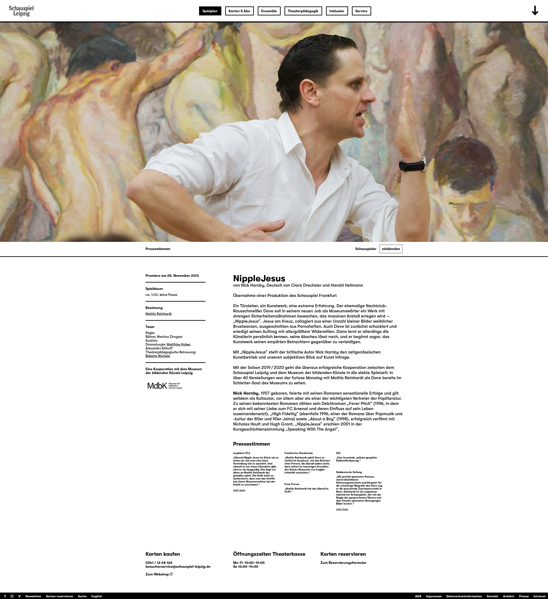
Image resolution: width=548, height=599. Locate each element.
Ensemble (269, 11)
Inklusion (336, 11)
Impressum (434, 596)
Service (361, 11)
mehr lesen (239, 490)
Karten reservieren (59, 596)
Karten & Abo (239, 11)
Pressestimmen (158, 249)
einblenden (391, 249)
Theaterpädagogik (303, 11)
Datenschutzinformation (464, 596)
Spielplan (210, 11)
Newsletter (33, 596)
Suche (82, 596)
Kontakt (492, 596)
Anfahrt (508, 596)
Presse (524, 596)
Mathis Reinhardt (159, 314)
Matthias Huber (178, 344)
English (96, 596)
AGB (418, 596)
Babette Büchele (158, 356)
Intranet (539, 596)
